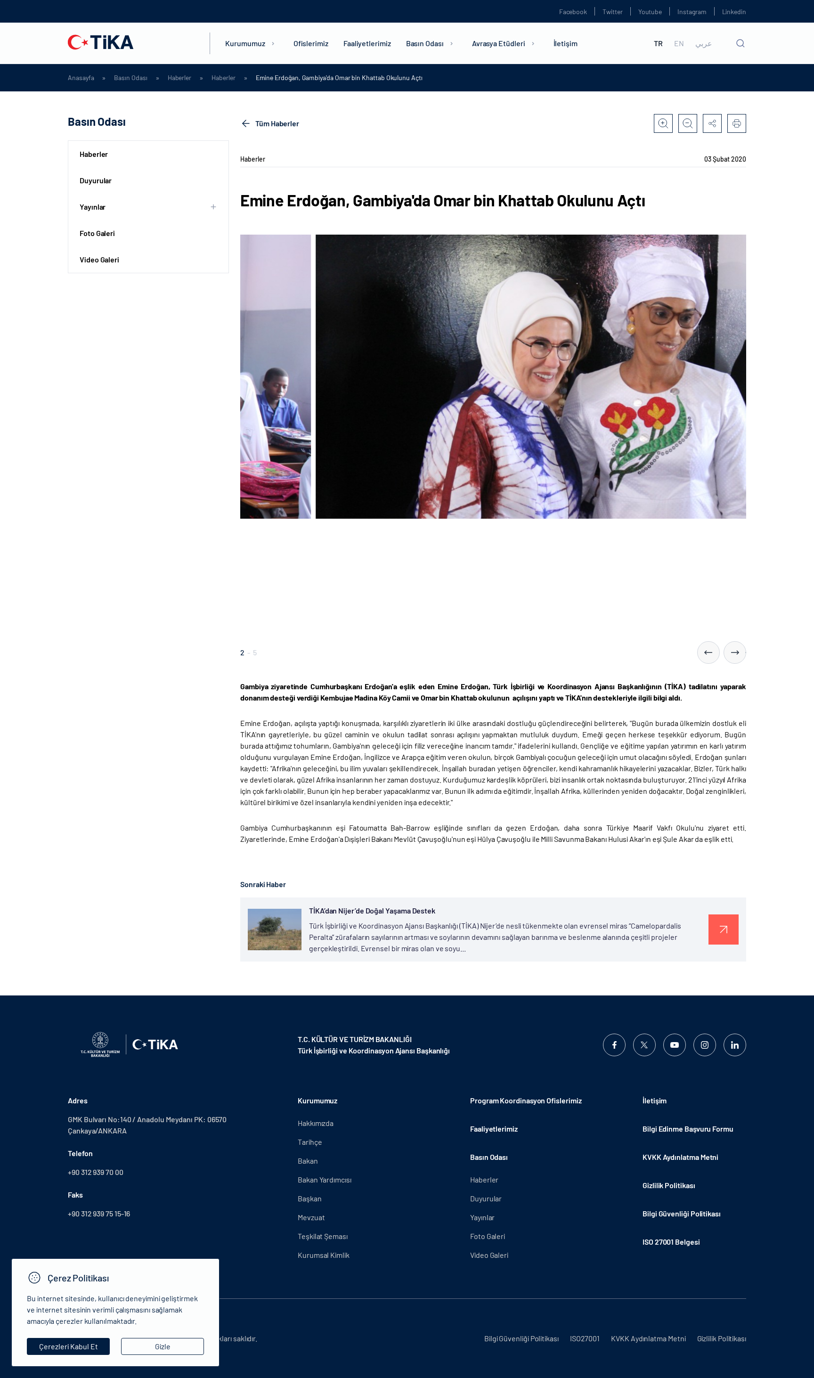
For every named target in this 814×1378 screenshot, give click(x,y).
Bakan (308, 1160)
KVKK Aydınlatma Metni (680, 1156)
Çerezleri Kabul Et (68, 1346)
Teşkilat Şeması (323, 1235)
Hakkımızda (316, 1122)
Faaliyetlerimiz (367, 43)
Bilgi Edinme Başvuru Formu (688, 1128)
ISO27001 (585, 1338)
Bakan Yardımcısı (324, 1179)
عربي (703, 43)
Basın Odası (425, 43)
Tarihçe (310, 1141)
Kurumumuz (245, 43)
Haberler (179, 78)
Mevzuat (311, 1217)
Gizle (163, 1346)
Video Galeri (99, 259)
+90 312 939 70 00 (95, 1171)
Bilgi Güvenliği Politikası (682, 1213)
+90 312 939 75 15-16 (99, 1213)
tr (658, 43)
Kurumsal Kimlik (324, 1254)
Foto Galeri (97, 232)
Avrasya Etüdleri (498, 43)
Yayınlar (482, 1217)
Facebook (573, 12)
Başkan (310, 1198)
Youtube (650, 12)
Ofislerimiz (310, 43)
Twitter (612, 12)
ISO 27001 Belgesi (671, 1241)
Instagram (691, 12)
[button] (708, 652)
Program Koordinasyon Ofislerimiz (525, 1100)
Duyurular (96, 180)
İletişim (566, 43)
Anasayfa (81, 78)
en (679, 43)
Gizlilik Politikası (669, 1185)
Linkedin (734, 12)
